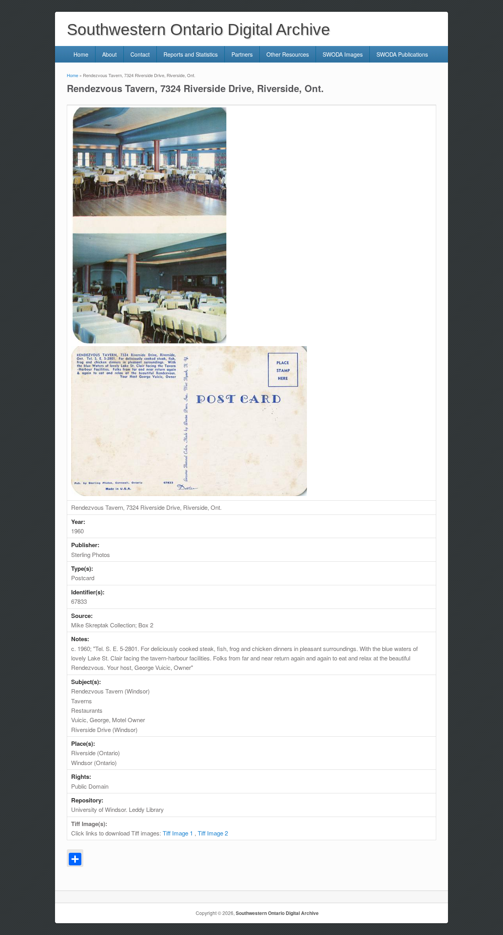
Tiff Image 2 (213, 833)
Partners (242, 54)
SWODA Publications (402, 54)
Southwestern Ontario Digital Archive (277, 913)
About (109, 54)
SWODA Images (343, 54)
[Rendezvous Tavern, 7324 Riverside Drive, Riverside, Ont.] (148, 341)
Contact (140, 54)
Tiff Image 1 (178, 833)
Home (80, 54)
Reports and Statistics (190, 54)
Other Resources (287, 54)
